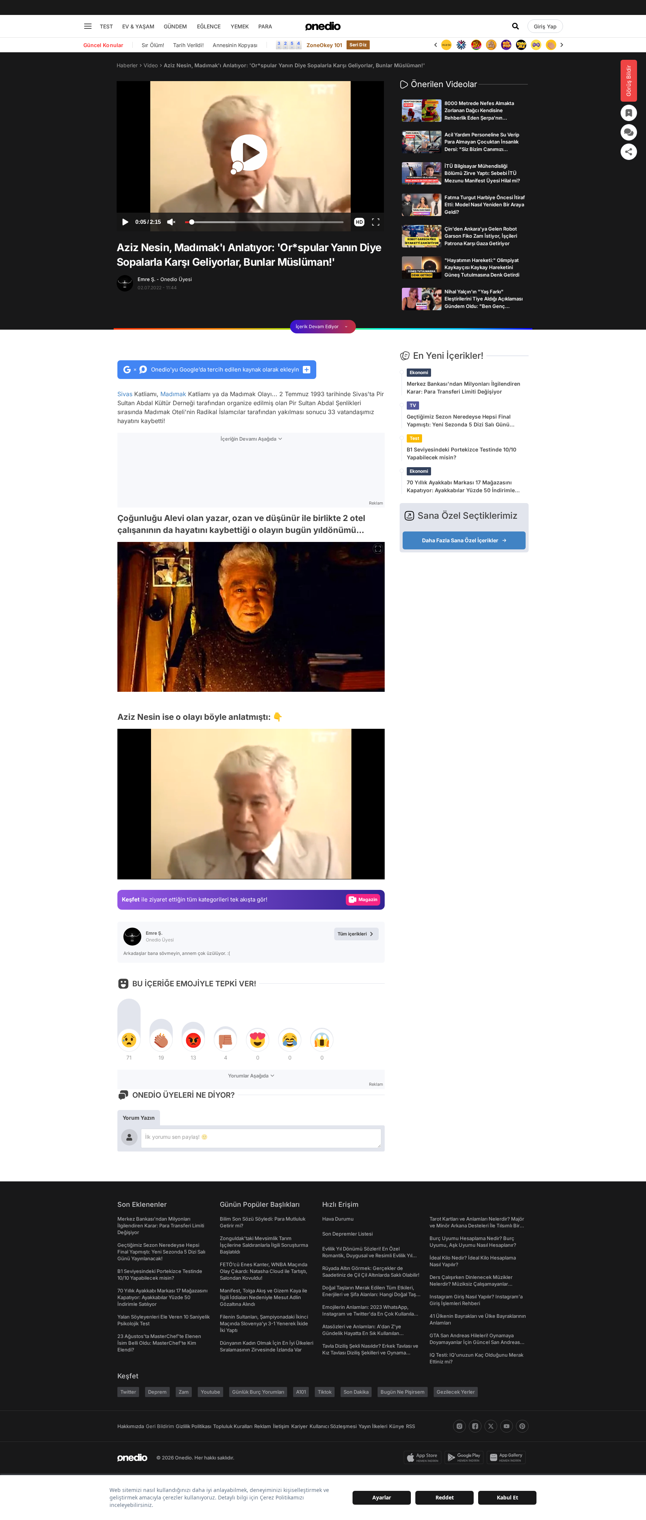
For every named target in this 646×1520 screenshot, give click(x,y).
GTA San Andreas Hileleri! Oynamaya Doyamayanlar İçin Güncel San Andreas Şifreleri (475, 1342)
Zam (184, 1392)
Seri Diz (358, 44)
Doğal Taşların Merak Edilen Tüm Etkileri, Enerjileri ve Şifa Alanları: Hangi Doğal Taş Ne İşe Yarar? (369, 1294)
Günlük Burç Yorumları (258, 1392)
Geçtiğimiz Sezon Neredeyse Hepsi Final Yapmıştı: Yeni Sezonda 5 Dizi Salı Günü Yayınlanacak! (459, 420)
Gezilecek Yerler (456, 1392)
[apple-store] (424, 1457)
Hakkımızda (130, 1426)
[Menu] (87, 26)
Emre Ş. (165, 279)
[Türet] (461, 45)
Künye (396, 1426)
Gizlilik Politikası (193, 1426)
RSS (410, 1426)
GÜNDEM (175, 26)
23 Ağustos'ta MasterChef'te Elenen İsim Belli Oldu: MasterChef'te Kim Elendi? (159, 1343)
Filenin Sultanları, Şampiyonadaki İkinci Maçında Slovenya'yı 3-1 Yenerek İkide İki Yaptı (264, 1323)
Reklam (262, 1426)
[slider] (264, 223)
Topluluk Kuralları (232, 1426)
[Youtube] (506, 1426)
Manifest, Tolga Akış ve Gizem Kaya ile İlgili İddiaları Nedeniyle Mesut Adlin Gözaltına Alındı (263, 1297)
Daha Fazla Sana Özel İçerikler (460, 540)
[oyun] (521, 45)
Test (414, 438)
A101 (301, 1392)
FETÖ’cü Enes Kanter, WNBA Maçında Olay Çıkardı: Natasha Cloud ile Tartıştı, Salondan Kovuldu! (263, 1271)
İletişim (281, 1426)
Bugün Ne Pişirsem (403, 1392)
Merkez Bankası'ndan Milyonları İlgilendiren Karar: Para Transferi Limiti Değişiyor (463, 387)
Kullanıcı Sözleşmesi (333, 1426)
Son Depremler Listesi (347, 1234)
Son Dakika (356, 1392)
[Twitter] (491, 1426)
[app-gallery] (508, 1457)
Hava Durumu (338, 1219)
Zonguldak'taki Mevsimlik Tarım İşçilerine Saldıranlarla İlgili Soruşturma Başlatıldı (264, 1245)
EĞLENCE (209, 26)
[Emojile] (506, 45)
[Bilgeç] (476, 45)
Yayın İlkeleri (373, 1426)
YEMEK (240, 26)
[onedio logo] (323, 26)
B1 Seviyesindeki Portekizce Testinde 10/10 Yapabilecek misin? (461, 453)
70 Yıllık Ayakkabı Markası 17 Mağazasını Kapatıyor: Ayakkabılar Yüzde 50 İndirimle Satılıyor (461, 486)
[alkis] (536, 45)
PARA (265, 26)
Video (151, 65)
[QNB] (446, 45)
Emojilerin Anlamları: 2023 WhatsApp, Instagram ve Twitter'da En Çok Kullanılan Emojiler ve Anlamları (369, 1313)
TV (413, 405)
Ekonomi (419, 372)
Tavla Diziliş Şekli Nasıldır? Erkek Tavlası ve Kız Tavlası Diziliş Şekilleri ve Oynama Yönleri (370, 1352)
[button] (359, 222)
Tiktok (325, 1392)
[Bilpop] (491, 45)
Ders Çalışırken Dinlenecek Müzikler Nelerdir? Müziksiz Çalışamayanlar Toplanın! (471, 1284)
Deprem (157, 1392)
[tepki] (129, 1040)
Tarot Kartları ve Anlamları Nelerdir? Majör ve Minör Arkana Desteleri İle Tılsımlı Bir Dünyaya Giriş (477, 1225)
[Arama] (516, 26)
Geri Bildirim (160, 1426)
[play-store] (465, 1457)
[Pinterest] (522, 1426)
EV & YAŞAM (138, 26)
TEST (106, 26)
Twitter (128, 1392)
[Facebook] (475, 1426)
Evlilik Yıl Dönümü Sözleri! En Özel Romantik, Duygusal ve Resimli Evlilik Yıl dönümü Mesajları (367, 1255)
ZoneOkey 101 (324, 45)
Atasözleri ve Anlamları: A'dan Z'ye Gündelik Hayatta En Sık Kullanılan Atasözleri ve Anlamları (361, 1333)
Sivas (124, 394)
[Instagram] (459, 1426)
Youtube (210, 1392)
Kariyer (299, 1426)
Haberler (127, 65)
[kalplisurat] (551, 45)
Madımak (173, 394)
